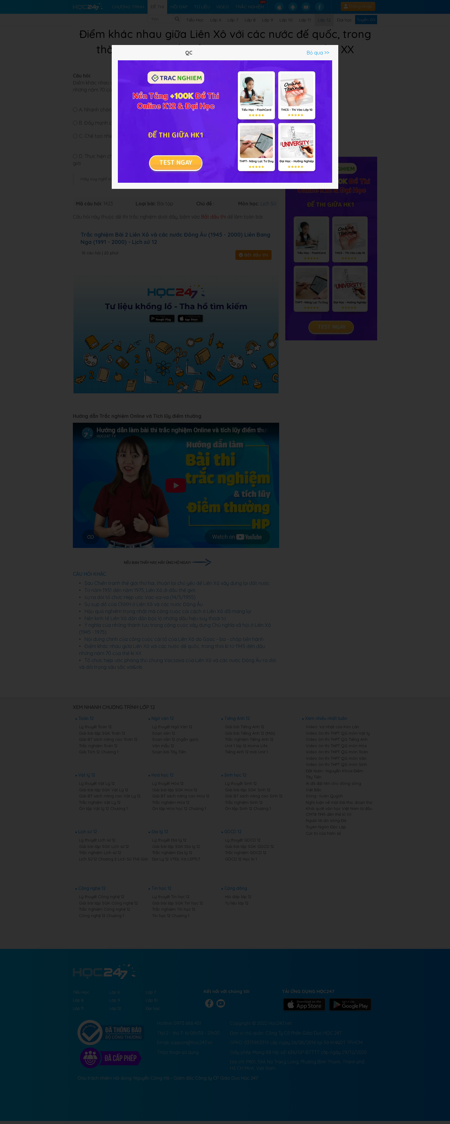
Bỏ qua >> (318, 53)
